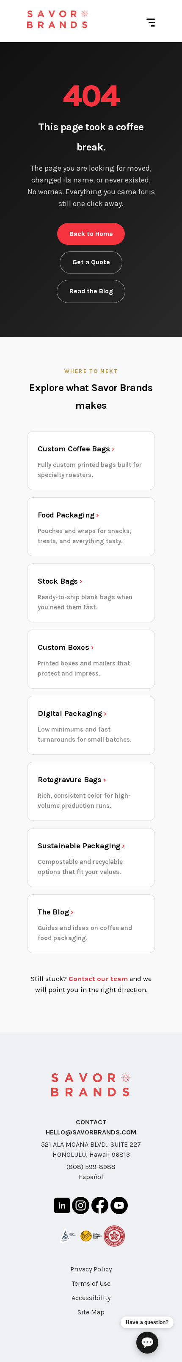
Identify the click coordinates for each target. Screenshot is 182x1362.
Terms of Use (91, 1283)
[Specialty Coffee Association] (67, 1237)
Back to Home (91, 234)
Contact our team (98, 979)
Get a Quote (91, 262)
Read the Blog (91, 291)
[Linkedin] (62, 1207)
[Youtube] (119, 1207)
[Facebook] (99, 1207)
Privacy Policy (91, 1269)
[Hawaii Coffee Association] (114, 1237)
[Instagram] (80, 1207)
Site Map (91, 1312)
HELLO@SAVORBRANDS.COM (91, 1132)
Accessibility (91, 1298)
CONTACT (91, 1122)
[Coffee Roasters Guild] (91, 1238)
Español (91, 1177)
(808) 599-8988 (91, 1167)
